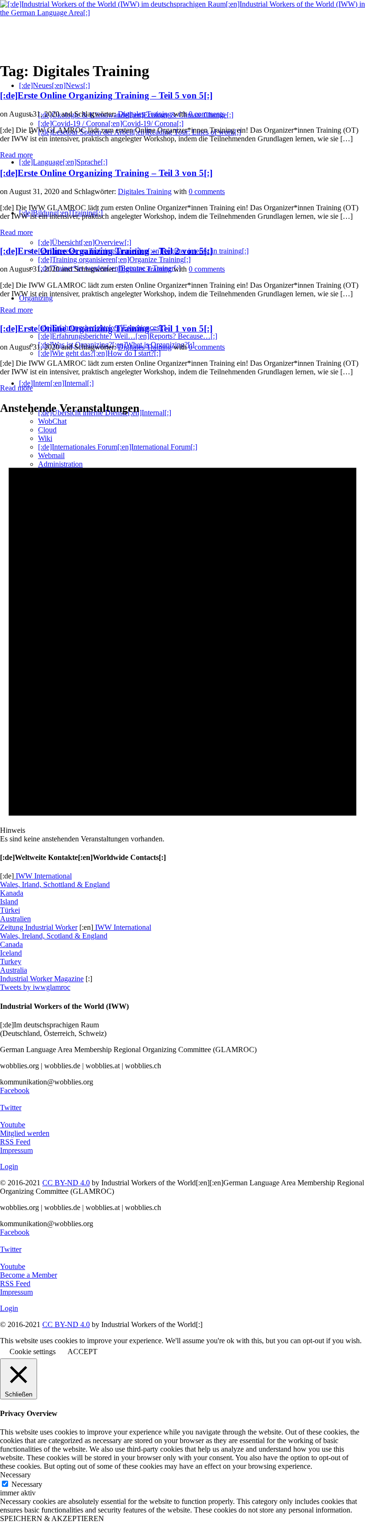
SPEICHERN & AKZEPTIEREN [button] (52, 1518)
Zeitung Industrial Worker (38, 927)
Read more (16, 155)
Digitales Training (145, 114)
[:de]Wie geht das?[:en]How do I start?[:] (99, 353)
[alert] (182, 633)
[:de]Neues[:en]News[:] (54, 85)
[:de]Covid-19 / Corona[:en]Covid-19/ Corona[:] (110, 123)
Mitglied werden (24, 1133)
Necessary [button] (15, 1475)
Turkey (10, 961)
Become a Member (28, 1275)
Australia (13, 970)
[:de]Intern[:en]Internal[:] (56, 383)
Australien (15, 919)
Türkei (10, 910)
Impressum (16, 1150)
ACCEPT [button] (82, 1351)
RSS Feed (15, 1142)
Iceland (11, 953)
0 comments (207, 114)
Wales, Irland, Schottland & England (55, 884)
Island (9, 902)
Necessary (26, 1484)
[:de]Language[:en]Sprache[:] (63, 162)
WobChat (52, 421)
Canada (11, 944)
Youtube (12, 1125)
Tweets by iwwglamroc (35, 987)
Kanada (11, 893)
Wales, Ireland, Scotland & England (53, 936)
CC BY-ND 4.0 (66, 1183)
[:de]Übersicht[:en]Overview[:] (84, 242)
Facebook (14, 1090)
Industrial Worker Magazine (42, 979)
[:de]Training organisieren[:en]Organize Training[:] (114, 259)
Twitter (10, 1107)
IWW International (43, 876)
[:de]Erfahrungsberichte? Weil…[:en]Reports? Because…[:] (127, 336)
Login (9, 1166)
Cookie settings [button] (33, 1351)
